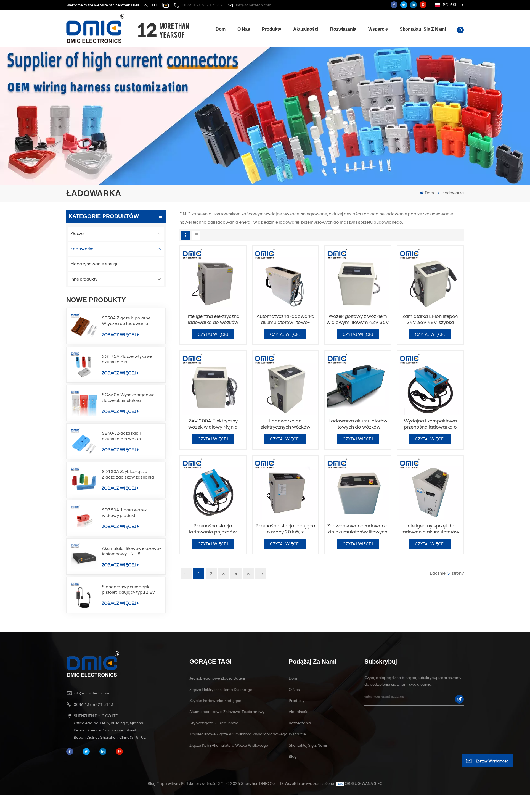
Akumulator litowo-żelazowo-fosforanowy (226, 711)
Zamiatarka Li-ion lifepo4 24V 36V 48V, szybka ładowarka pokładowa (430, 319)
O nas (243, 29)
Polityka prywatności (199, 783)
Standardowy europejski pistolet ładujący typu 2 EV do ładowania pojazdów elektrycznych (128, 589)
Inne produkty (83, 279)
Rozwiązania (343, 29)
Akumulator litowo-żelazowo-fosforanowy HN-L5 (131, 551)
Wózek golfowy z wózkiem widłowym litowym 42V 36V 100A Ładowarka (358, 319)
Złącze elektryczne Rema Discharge (220, 689)
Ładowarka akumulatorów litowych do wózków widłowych (357, 424)
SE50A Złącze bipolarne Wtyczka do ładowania (126, 320)
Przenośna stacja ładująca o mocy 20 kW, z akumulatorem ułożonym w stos (285, 529)
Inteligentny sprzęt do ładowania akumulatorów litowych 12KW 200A (430, 529)
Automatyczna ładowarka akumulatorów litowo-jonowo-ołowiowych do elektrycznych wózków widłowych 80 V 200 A (285, 319)
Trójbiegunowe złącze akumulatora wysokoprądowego (238, 734)
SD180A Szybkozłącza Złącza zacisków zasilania (128, 474)
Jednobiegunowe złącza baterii (217, 678)
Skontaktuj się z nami (423, 29)
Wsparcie (378, 29)
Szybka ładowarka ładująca (215, 700)
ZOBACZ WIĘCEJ (119, 334)
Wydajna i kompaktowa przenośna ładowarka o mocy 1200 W (430, 424)
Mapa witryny (168, 783)
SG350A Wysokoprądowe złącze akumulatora (128, 397)
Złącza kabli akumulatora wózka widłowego (228, 745)
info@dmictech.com (253, 5)
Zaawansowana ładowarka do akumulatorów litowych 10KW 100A (358, 529)
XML (222, 783)
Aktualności (305, 29)
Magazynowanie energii (94, 263)
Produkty (271, 29)
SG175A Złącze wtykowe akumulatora (127, 359)
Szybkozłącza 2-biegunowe (213, 723)
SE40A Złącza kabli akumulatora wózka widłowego (121, 436)
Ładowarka (82, 248)
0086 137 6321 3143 (202, 5)
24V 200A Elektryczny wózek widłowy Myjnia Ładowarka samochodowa (212, 424)
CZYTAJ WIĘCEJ (213, 334)
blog (293, 756)
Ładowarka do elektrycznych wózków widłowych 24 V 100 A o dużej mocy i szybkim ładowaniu (285, 424)
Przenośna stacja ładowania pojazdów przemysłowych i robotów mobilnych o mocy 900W (213, 529)
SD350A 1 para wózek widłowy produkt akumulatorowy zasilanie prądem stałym (127, 512)
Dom (221, 29)
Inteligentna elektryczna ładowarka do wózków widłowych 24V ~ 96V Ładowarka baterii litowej (213, 319)
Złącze (77, 233)
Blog (152, 783)
